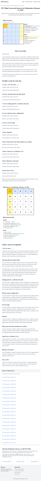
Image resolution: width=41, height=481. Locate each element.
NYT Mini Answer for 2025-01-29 (9, 422)
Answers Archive (36, 1)
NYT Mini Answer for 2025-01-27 (9, 428)
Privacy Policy (17, 474)
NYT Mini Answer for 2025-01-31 (9, 415)
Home (2, 5)
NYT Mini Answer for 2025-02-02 (9, 408)
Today (23, 1)
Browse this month (20, 461)
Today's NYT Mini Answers (19, 469)
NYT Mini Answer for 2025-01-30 (9, 418)
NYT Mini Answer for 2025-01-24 (9, 439)
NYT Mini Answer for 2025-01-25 (9, 435)
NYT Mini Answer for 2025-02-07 (9, 391)
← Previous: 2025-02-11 (6, 461)
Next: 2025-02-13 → (35, 461)
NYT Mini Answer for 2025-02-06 (9, 394)
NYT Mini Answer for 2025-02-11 (9, 377)
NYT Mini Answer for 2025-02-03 (9, 404)
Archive (5, 5)
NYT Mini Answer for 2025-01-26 (9, 432)
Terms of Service (18, 472)
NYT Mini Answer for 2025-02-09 (9, 384)
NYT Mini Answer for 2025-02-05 (9, 397)
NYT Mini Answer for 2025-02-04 (9, 401)
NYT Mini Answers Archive (19, 470)
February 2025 (9, 5)
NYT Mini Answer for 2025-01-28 (9, 425)
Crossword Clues (28, 1)
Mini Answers (4, 1)
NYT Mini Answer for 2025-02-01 (9, 411)
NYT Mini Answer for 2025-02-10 (9, 380)
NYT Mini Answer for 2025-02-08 (9, 387)
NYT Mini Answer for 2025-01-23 (9, 442)
